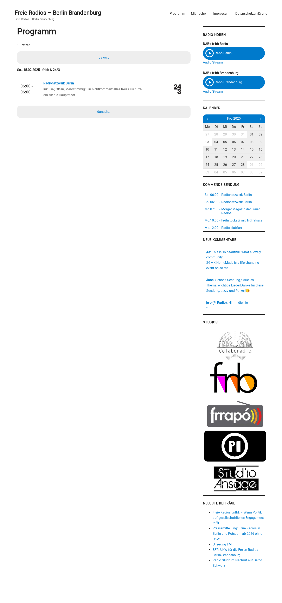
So (260, 127)
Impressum (221, 13)
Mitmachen (199, 13)
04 (216, 142)
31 (243, 134)
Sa (252, 127)
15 (252, 149)
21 (243, 157)
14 (243, 149)
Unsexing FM (222, 544)
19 (225, 157)
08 (252, 142)
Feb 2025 (234, 118)
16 (260, 149)
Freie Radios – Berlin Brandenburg (58, 12)
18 (216, 157)
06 (234, 142)
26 (225, 165)
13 (234, 149)
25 (216, 165)
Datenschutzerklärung (251, 13)
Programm (177, 13)
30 (234, 134)
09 (260, 142)
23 (260, 157)
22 (252, 157)
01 (252, 134)
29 (225, 134)
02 (260, 134)
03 (207, 142)
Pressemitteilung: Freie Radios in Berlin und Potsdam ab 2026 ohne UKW (237, 533)
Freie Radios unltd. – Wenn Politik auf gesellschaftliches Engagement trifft (238, 517)
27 (207, 134)
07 (243, 142)
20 (234, 157)
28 (216, 134)
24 (207, 165)
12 (225, 149)
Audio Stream (213, 62)
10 (207, 149)
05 (225, 142)
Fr (242, 127)
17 (207, 157)
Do (234, 127)
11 (216, 149)
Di (216, 127)
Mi (225, 127)
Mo (207, 127)
